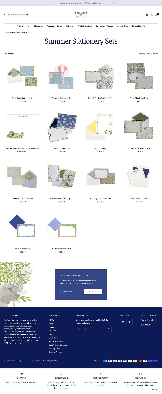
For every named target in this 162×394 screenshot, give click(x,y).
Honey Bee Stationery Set (22, 198)
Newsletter (145, 325)
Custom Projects (138, 26)
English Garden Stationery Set (100, 98)
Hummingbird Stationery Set (139, 148)
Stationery (70, 26)
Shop (29, 26)
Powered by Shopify (50, 361)
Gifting (20, 26)
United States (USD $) (13, 361)
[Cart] (156, 15)
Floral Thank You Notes (139, 98)
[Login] (152, 15)
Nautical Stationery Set (139, 198)
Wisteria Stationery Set (61, 249)
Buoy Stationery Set (23, 249)
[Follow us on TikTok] (129, 322)
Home (59, 26)
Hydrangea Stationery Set (100, 198)
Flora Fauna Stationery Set (22, 98)
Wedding (50, 26)
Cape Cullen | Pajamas (104, 26)
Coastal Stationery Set (61, 148)
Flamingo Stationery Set (61, 98)
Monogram (38, 26)
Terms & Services (148, 320)
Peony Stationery (100, 148)
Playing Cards (122, 26)
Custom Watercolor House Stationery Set (22, 148)
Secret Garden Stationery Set (61, 198)
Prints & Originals (85, 26)
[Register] (108, 329)
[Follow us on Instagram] (123, 322)
